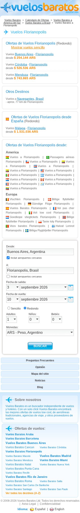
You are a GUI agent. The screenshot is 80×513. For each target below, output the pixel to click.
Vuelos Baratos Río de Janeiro (26, 476)
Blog (40, 387)
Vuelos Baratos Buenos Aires (26, 443)
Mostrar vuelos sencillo (28, 47)
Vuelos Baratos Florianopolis (24, 451)
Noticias (40, 380)
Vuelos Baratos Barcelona (22, 438)
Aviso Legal (29, 503)
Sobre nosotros (28, 400)
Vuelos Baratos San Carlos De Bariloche (27, 485)
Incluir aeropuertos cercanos (26, 257)
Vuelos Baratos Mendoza (19, 460)
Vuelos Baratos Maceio (18, 456)
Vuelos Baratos (12, 20)
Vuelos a (25, 98)
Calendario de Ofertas (37, 20)
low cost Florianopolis (51, 212)
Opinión (40, 367)
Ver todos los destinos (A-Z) (23, 493)
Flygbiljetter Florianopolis (48, 230)
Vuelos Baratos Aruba (20, 434)
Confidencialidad (50, 503)
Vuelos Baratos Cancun (20, 447)
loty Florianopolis (56, 221)
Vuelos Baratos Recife (18, 472)
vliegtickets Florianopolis (33, 217)
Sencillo (16, 308)
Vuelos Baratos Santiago (19, 489)
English (59, 509)
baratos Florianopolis (27, 226)
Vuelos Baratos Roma (19, 481)
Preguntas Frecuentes (40, 360)
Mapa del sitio (40, 373)
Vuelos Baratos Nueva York (55, 464)
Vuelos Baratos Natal (18, 464)
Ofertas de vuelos (29, 428)
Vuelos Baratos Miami (54, 460)
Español (39, 509)
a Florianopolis (25, 157)
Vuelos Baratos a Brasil (37, 22)
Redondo (32, 308)
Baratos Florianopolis (28, 208)
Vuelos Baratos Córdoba (53, 447)
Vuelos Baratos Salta (51, 481)
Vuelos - (30, 54)
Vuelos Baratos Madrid (55, 456)
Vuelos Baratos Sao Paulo (54, 489)
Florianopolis (24, 199)
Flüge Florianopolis (51, 203)
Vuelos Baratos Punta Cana (22, 468)
